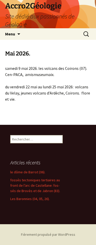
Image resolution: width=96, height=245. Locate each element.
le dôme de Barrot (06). (27, 172)
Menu (10, 33)
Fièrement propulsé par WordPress (48, 234)
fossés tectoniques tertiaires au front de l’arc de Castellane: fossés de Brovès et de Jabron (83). (35, 185)
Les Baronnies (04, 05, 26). (30, 198)
